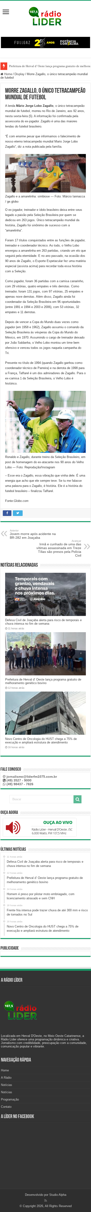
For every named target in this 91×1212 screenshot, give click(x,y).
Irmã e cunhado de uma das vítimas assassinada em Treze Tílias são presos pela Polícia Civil (58, 548)
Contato (6, 1106)
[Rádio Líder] (45, 15)
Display (19, 74)
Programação (10, 1099)
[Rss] (45, 1200)
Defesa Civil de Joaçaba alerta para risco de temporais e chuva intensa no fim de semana (43, 621)
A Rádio (6, 1077)
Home (7, 74)
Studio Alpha (57, 1195)
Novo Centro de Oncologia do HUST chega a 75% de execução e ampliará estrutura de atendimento (41, 740)
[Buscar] (77, 799)
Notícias (6, 1085)
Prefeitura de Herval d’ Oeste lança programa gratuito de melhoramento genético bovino (43, 681)
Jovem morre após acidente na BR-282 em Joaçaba (33, 534)
